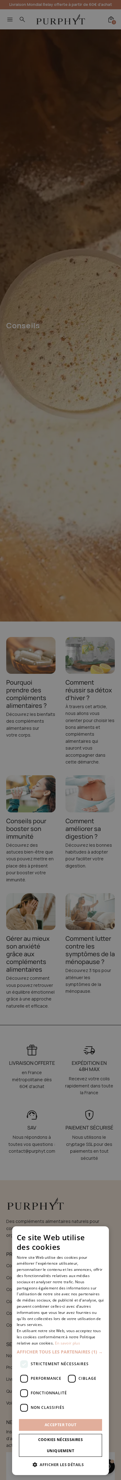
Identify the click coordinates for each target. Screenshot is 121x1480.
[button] (60, 1352)
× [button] (102, 1233)
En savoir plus (67, 1343)
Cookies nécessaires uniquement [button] (60, 1445)
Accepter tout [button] (60, 1424)
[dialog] (60, 1350)
